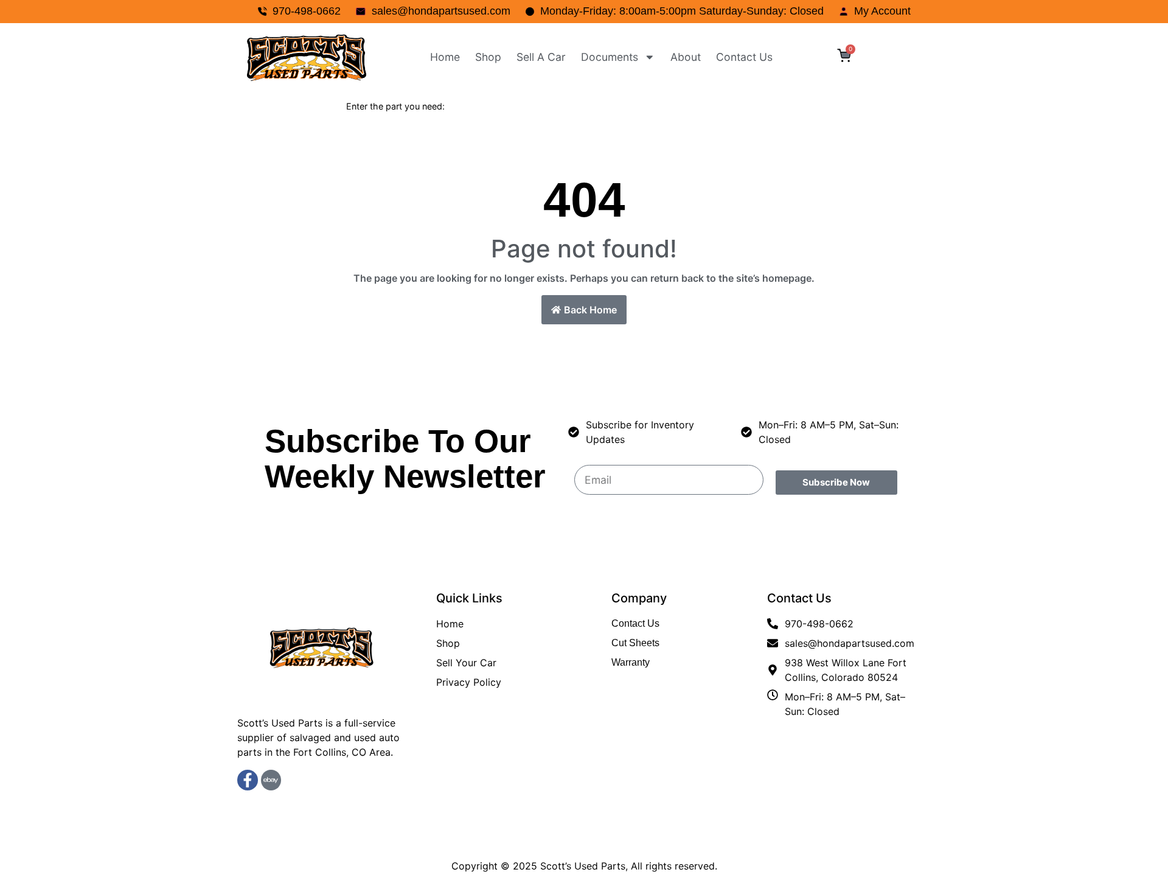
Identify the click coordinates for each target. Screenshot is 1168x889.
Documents (609, 57)
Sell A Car (541, 57)
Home (445, 57)
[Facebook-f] (247, 780)
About (685, 57)
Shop (488, 57)
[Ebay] (271, 780)
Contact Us (744, 57)
